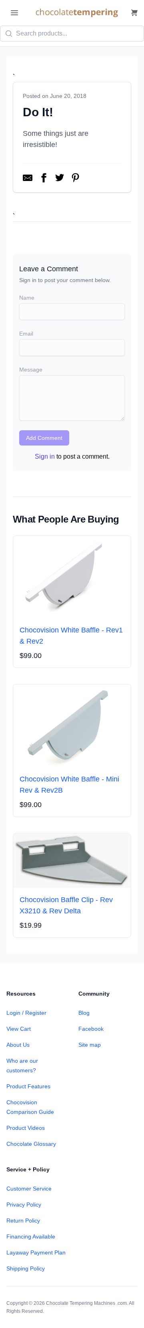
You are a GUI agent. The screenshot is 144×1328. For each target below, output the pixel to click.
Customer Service (29, 1188)
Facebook (91, 1029)
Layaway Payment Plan (36, 1252)
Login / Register (26, 1013)
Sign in (45, 456)
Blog (84, 1013)
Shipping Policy (25, 1268)
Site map (89, 1045)
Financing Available (30, 1236)
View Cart (18, 1029)
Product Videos (25, 1128)
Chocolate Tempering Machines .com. (87, 1303)
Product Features (28, 1086)
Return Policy (23, 1220)
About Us (18, 1045)
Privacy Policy (23, 1204)
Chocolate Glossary (31, 1144)
